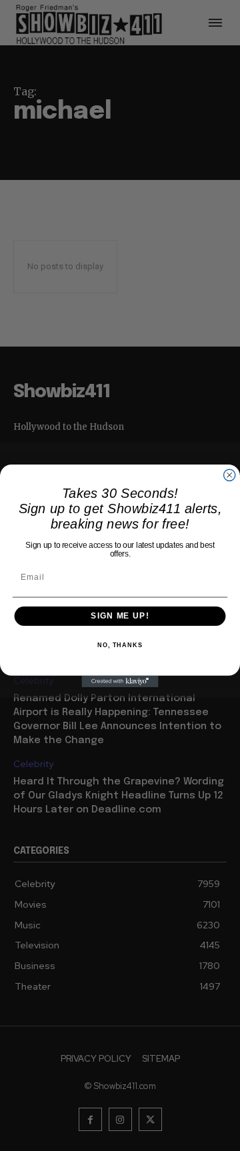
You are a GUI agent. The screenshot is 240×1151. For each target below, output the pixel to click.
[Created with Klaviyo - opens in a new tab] (119, 680)
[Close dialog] (229, 475)
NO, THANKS (120, 644)
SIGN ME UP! (120, 616)
